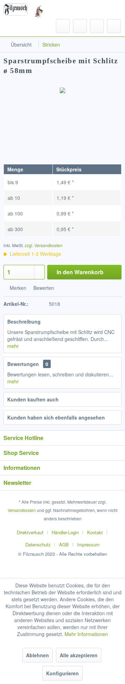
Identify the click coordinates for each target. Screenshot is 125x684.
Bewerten (43, 287)
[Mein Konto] (97, 26)
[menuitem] (17, 26)
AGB (64, 544)
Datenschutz (38, 544)
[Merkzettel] (80, 26)
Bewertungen (23, 363)
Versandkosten (22, 510)
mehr (13, 345)
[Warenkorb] (114, 26)
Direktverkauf (30, 532)
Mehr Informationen (86, 633)
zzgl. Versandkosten (43, 245)
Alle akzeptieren (79, 655)
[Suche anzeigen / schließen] (63, 26)
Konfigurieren (62, 673)
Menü (24, 26)
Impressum (88, 544)
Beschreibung (24, 321)
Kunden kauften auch (33, 399)
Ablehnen (37, 655)
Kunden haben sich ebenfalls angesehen (56, 417)
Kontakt (95, 532)
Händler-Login (65, 532)
